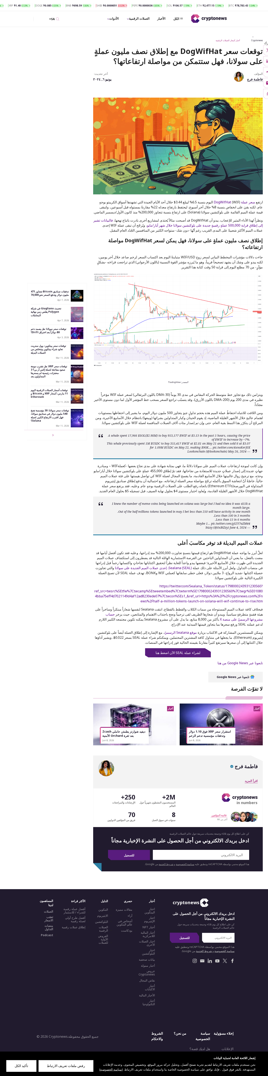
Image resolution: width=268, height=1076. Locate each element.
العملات (48, 911)
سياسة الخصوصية (185, 864)
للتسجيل (129, 855)
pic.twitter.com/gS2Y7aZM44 (230, 523)
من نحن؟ (180, 1033)
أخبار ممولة (148, 965)
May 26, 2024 (237, 451)
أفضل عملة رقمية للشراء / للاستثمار (74, 910)
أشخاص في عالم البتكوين (124, 922)
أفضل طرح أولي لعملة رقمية (75, 919)
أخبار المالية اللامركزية (148, 934)
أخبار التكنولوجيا (149, 1002)
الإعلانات (227, 1049)
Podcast (47, 935)
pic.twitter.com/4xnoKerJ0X (231, 447)
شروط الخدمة (166, 864)
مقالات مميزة (124, 909)
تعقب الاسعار (48, 918)
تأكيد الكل (21, 1065)
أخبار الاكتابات (150, 987)
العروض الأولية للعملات (103, 939)
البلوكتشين (101, 921)
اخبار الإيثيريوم (149, 919)
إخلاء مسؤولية (223, 1033)
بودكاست (126, 930)
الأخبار (161, 18)
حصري (128, 901)
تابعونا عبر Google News (233, 677)
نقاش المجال (147, 980)
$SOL (141, 435)
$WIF (183, 435)
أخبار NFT (148, 927)
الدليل (104, 901)
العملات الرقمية (139, 18)
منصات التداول (49, 927)
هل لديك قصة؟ (199, 1049)
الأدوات (114, 18)
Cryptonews (257, 40)
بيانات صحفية (147, 959)
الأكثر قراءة (78, 901)
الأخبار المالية (147, 995)
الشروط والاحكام (157, 1036)
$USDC (155, 443)
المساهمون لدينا (46, 903)
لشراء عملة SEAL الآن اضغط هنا (178, 652)
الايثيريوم (102, 915)
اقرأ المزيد (251, 781)
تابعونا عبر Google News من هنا (240, 663)
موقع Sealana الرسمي (180, 632)
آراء (130, 915)
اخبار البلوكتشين (148, 952)
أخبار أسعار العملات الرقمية (228, 40)
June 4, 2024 (238, 527)
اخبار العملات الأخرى (147, 943)
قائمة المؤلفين (219, 815)
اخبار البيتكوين (149, 910)
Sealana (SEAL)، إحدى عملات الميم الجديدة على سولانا (153, 568)
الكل (176, 19)
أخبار (152, 901)
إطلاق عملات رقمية (73, 927)
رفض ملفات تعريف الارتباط (66, 1065)
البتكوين (103, 909)
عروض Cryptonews (147, 972)
